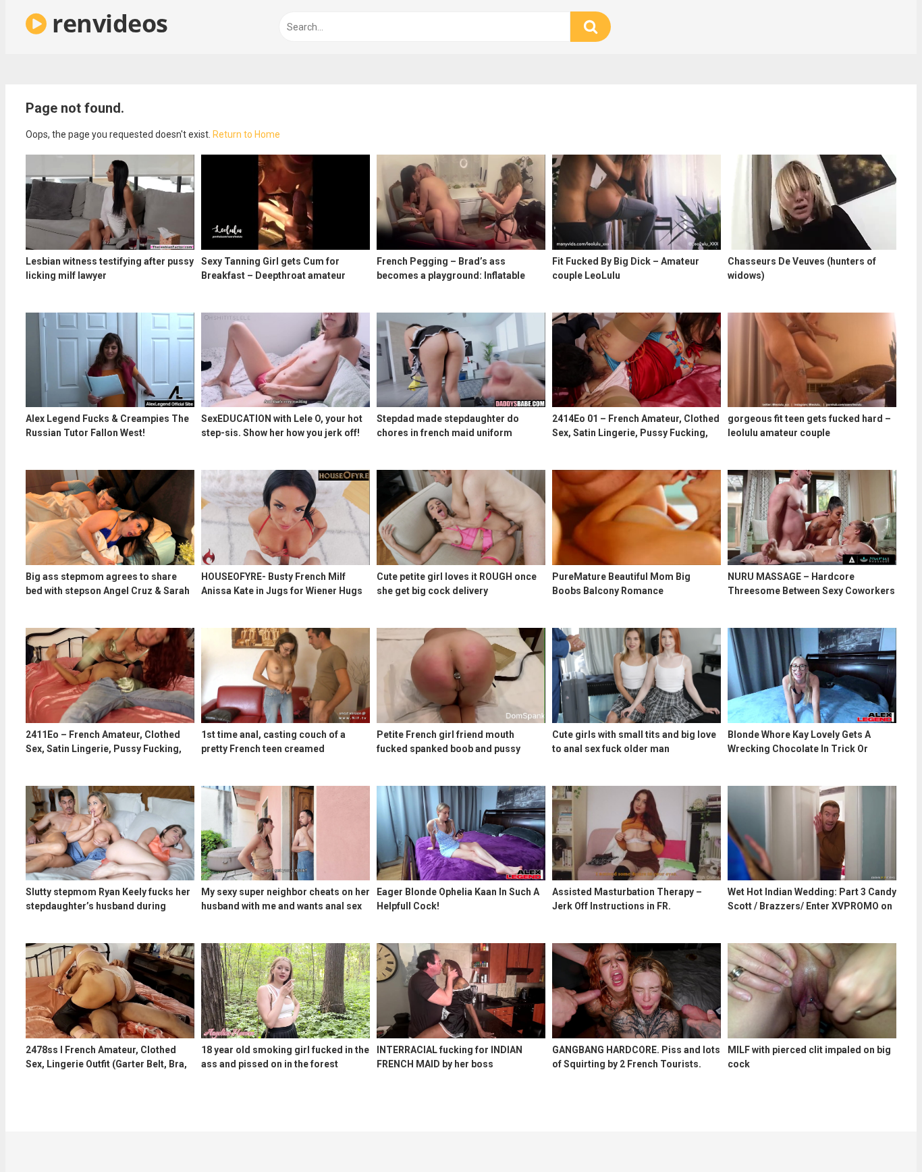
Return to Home (246, 134)
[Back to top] (877, 1131)
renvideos (107, 23)
